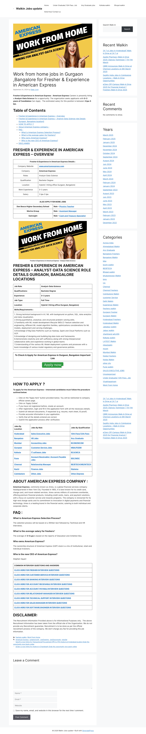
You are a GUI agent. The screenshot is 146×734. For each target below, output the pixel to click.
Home (46, 5)
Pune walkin (108, 367)
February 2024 (109, 182)
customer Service (110, 298)
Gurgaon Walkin (109, 316)
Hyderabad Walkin (111, 323)
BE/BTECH (107, 268)
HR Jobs (34, 438)
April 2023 (107, 208)
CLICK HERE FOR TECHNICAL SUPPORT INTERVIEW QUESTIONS (42, 598)
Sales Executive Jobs (40, 434)
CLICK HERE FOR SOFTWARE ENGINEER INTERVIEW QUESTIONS (42, 607)
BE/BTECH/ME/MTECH (81, 464)
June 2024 (107, 168)
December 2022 (110, 223)
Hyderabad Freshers (112, 319)
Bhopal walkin (119, 5)
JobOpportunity (55, 640)
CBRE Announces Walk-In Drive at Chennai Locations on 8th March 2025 (117, 69)
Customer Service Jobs (41, 448)
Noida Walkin (108, 360)
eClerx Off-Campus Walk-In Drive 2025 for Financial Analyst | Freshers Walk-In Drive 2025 (117, 87)
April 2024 (107, 175)
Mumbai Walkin (109, 352)
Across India (108, 243)
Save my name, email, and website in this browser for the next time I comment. (49, 710)
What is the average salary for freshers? (38, 135)
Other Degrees (77, 474)
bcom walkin (108, 265)
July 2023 (107, 197)
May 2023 (107, 204)
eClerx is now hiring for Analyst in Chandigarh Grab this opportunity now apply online (46, 646)
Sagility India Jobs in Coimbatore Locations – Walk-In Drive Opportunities (117, 78)
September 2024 (110, 157)
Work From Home (33, 637)
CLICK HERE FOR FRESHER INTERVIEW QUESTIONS (36, 570)
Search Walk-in (109, 25)
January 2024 (109, 186)
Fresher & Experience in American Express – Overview (42, 116)
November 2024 (110, 150)
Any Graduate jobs (88, 5)
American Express (22, 640)
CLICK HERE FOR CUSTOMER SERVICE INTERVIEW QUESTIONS (42, 575)
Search (127, 29)
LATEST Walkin (109, 341)
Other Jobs (36, 474)
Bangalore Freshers (111, 254)
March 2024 (108, 179)
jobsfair (64, 640)
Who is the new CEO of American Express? (39, 141)
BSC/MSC (75, 458)
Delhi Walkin (108, 301)
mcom (105, 349)
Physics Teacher (66, 206)
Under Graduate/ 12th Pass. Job (65, 5)
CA (104, 283)
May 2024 (107, 172)
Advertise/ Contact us (52, 12)
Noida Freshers (109, 356)
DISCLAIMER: (24, 143)
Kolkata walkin (104, 5)
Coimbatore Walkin (111, 294)
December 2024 (110, 146)
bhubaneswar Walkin (112, 276)
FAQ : (21, 130)
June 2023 (107, 201)
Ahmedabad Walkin (111, 246)
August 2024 (108, 161)
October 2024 (109, 153)
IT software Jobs (38, 452)
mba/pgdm (107, 345)
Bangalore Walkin (110, 257)
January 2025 (109, 142)
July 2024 (107, 164)
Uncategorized (109, 374)
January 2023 (109, 219)
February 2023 (109, 215)
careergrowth (34, 640)
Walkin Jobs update (29, 8)
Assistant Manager (68, 211)
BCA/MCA (75, 452)
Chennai (106, 287)
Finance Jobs (37, 469)
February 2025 (109, 139)
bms (105, 279)
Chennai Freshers (110, 290)
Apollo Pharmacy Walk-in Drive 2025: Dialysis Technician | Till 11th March (118, 60)
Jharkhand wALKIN (111, 334)
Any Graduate (109, 250)
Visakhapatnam (109, 381)
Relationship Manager (41, 464)
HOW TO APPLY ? (26, 124)
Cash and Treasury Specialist (72, 216)
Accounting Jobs (38, 443)
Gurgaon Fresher (110, 312)
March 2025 (108, 135)
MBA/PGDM (76, 448)
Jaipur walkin (108, 330)
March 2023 (108, 212)
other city (107, 363)
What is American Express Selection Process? (40, 132)
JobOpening (44, 640)
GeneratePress (88, 731)
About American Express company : (34, 127)
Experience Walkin (110, 305)
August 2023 (108, 193)
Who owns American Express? (34, 138)
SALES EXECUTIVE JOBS (113, 371)
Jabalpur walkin (109, 327)
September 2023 (110, 190)
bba (104, 261)
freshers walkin (21, 637)
